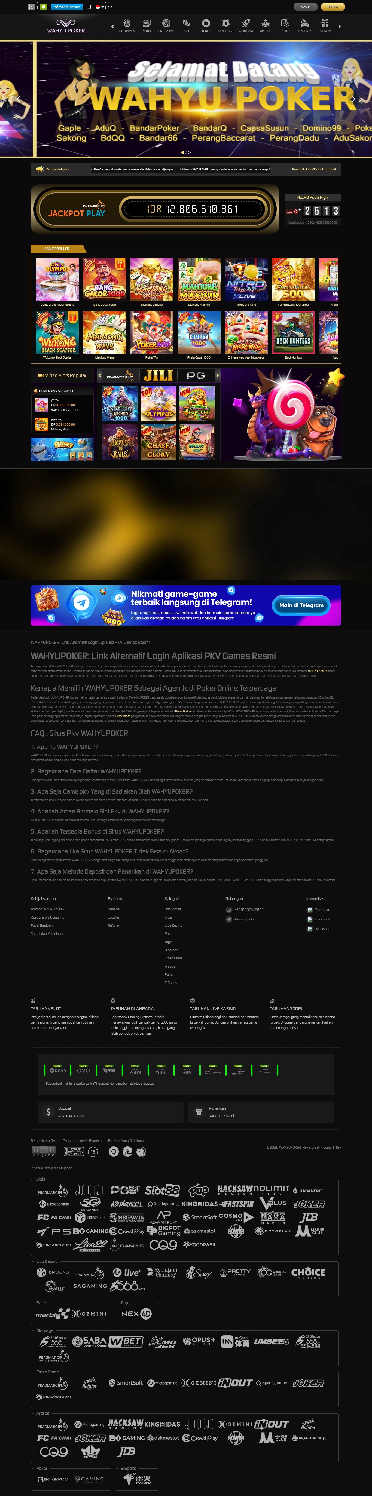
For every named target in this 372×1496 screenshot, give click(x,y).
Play (95, 214)
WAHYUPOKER (317, 671)
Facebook (322, 919)
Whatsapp (322, 928)
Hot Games (127, 31)
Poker (285, 31)
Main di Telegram (69, 7)
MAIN (61, 279)
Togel (206, 31)
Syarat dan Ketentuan (47, 933)
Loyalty (113, 917)
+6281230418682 (249, 909)
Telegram (322, 909)
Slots (147, 31)
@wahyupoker (245, 919)
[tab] (120, 375)
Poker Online (183, 711)
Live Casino (166, 31)
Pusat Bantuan (42, 925)
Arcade (265, 31)
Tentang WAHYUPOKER (48, 909)
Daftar (333, 7)
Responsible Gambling (47, 917)
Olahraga (225, 31)
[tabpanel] (186, 99)
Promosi (325, 31)
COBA (123, 398)
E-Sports (304, 31)
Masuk (305, 7)
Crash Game (245, 31)
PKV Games (122, 716)
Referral (114, 925)
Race (186, 31)
